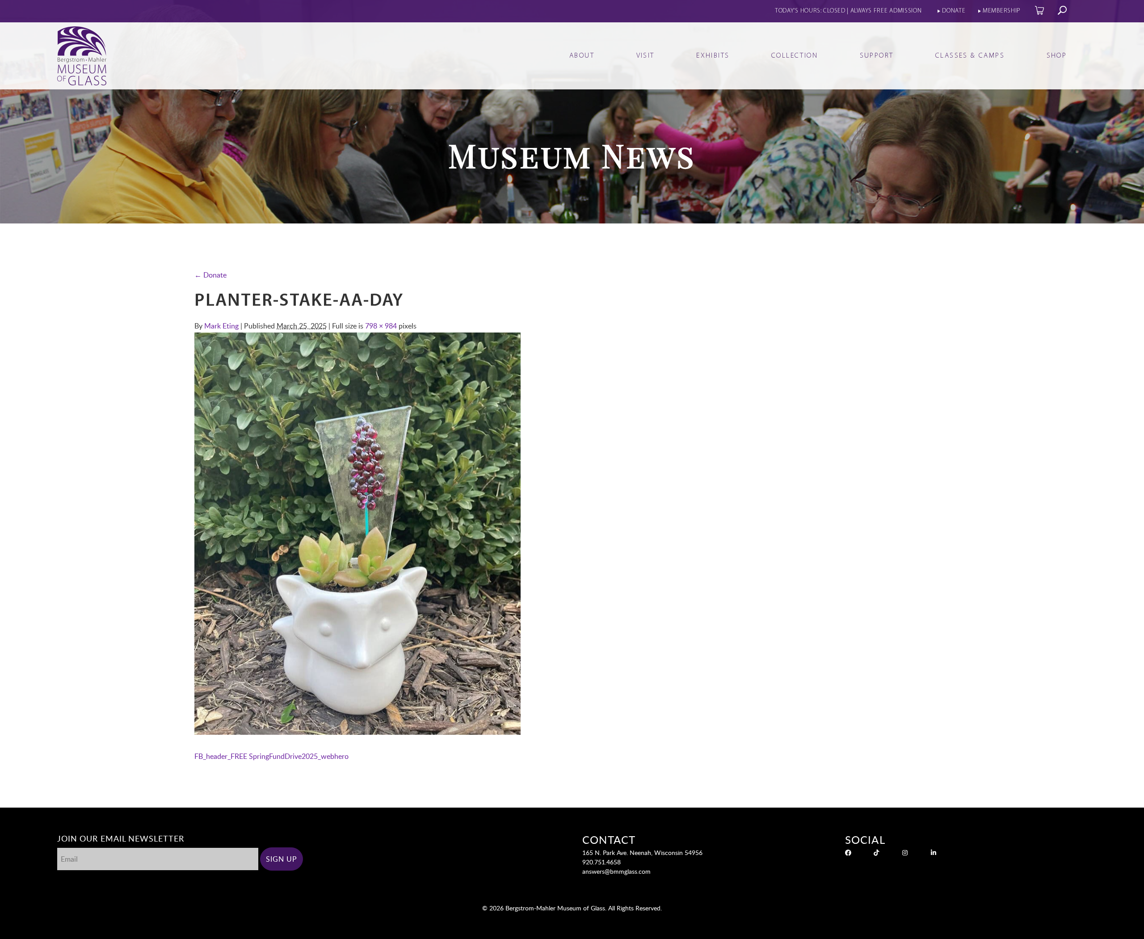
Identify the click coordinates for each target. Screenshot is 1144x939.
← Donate (210, 275)
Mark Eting (221, 326)
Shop (1057, 55)
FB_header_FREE (220, 756)
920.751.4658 (601, 862)
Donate (953, 11)
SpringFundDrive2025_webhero (299, 756)
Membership (1002, 11)
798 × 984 (381, 326)
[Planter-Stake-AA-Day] (357, 732)
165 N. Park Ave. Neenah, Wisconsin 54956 (642, 852)
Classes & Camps (970, 55)
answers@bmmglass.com (616, 871)
